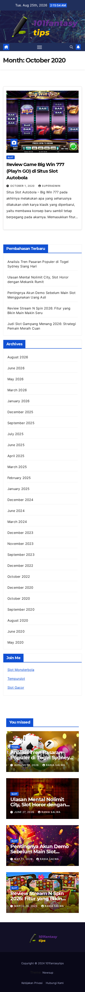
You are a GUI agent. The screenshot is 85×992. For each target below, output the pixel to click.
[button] (71, 47)
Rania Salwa (55, 765)
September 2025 (20, 423)
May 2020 (15, 642)
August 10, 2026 (27, 765)
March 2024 (17, 522)
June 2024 (16, 511)
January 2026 (18, 401)
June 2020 (16, 631)
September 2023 (20, 555)
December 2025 (20, 412)
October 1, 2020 (22, 185)
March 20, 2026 (26, 906)
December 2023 (20, 533)
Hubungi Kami (55, 983)
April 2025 (15, 456)
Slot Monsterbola (20, 670)
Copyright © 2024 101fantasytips (42, 963)
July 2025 (15, 434)
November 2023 (20, 544)
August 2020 (17, 620)
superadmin (51, 185)
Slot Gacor (15, 687)
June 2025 (16, 445)
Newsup (47, 972)
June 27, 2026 (24, 812)
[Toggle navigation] (39, 47)
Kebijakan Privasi (31, 983)
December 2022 (20, 565)
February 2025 (19, 478)
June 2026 (16, 368)
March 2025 (17, 467)
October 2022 (18, 576)
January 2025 (18, 489)
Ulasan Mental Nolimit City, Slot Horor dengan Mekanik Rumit (38, 804)
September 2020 (20, 609)
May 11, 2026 (23, 859)
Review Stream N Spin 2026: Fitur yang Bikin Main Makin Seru (37, 898)
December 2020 (20, 587)
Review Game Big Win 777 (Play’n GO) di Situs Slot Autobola (35, 171)
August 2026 (17, 357)
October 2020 (18, 598)
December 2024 (20, 500)
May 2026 (15, 379)
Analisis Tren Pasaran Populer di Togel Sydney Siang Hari (39, 757)
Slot (10, 157)
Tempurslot (16, 679)
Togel (15, 747)
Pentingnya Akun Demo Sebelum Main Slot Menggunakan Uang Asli (40, 851)
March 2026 (17, 390)
